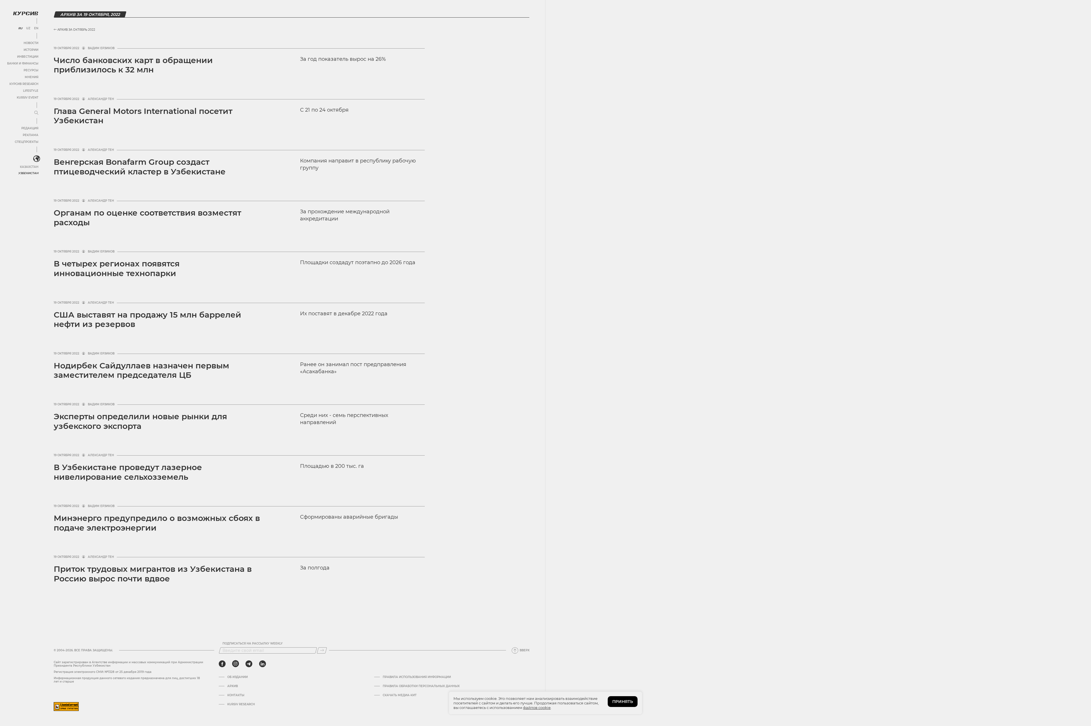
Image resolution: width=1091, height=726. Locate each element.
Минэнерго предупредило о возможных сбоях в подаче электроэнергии (157, 523)
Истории (31, 50)
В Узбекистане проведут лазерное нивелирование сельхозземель (128, 472)
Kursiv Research (241, 704)
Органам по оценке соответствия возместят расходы (147, 217)
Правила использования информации (417, 677)
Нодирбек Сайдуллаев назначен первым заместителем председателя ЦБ (141, 370)
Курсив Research (23, 84)
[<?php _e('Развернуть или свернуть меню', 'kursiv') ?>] (36, 158)
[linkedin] (262, 663)
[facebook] (222, 663)
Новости (31, 43)
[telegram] (248, 663)
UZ (28, 28)
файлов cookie (537, 707)
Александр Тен (101, 99)
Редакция (29, 128)
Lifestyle (30, 91)
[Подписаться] (322, 650)
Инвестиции (27, 57)
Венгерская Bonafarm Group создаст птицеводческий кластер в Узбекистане (140, 166)
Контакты (235, 695)
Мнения (31, 77)
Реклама (30, 135)
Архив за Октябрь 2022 (76, 30)
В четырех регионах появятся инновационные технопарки (117, 268)
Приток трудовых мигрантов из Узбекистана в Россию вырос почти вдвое (153, 573)
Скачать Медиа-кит (400, 695)
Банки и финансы (22, 63)
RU (20, 28)
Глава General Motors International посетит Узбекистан (143, 116)
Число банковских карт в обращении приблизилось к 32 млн (133, 65)
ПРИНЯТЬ (622, 701)
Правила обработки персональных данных (421, 686)
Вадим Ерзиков (101, 48)
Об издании (237, 677)
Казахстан (29, 167)
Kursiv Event (27, 97)
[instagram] (235, 663)
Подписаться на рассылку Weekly (252, 643)
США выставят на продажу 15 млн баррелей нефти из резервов (147, 319)
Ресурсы (31, 70)
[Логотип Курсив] (25, 13)
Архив (232, 686)
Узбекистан (28, 173)
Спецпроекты (26, 142)
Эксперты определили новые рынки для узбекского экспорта (140, 421)
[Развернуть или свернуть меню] (36, 113)
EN (36, 28)
